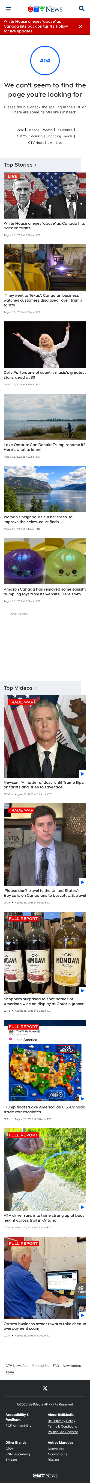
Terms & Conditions (62, 1426)
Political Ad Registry (63, 1432)
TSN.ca (11, 1460)
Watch (48, 130)
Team (10, 1372)
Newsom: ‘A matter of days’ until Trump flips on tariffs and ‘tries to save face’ (44, 785)
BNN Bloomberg (18, 1454)
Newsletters (72, 1366)
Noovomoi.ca (58, 1454)
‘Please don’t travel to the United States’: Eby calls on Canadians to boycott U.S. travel (45, 893)
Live (59, 142)
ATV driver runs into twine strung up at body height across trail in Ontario (44, 1218)
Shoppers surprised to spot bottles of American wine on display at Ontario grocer (44, 1001)
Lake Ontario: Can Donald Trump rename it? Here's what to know (44, 447)
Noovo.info (56, 1449)
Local (19, 130)
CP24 (10, 1449)
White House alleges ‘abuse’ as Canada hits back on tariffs (44, 226)
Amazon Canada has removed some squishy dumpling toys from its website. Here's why (45, 591)
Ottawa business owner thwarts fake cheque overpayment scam (45, 1326)
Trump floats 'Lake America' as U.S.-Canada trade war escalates (44, 1109)
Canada (33, 130)
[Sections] (8, 9)
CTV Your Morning (29, 136)
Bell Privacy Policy (61, 1421)
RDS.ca (53, 1460)
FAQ (56, 1366)
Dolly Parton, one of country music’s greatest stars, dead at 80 (45, 375)
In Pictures (64, 130)
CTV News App (17, 1366)
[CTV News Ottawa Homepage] (45, 9)
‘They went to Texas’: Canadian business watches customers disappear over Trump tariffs (43, 300)
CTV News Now (40, 142)
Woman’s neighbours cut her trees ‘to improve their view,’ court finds (38, 519)
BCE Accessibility (18, 1426)
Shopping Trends (59, 136)
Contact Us (40, 1366)
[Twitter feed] (45, 1388)
